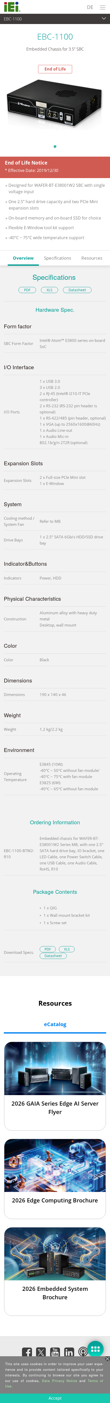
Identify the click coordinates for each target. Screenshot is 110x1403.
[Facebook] (27, 1352)
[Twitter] (41, 1351)
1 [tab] (55, 146)
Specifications (57, 258)
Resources (91, 258)
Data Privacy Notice (59, 1380)
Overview (23, 258)
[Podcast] (83, 1352)
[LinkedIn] (69, 1352)
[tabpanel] (55, 107)
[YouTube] (55, 1352)
